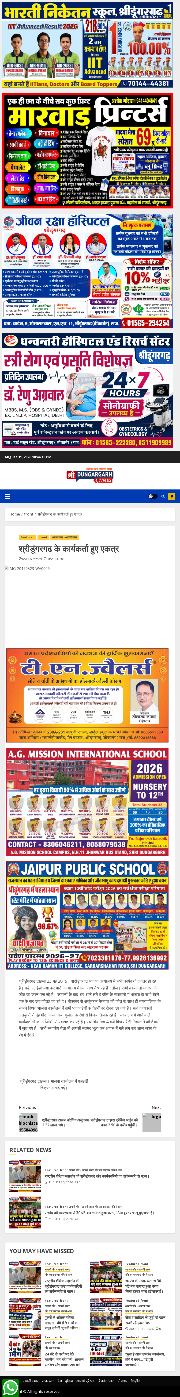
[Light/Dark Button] (153, 496)
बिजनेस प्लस (106, 1380)
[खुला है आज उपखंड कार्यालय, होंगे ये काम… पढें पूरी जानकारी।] (106, 1350)
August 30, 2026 (61, 1182)
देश (60, 1380)
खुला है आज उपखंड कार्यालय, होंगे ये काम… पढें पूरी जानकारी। (145, 1359)
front (43, 537)
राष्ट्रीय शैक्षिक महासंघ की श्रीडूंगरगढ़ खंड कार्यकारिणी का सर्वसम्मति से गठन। (97, 1176)
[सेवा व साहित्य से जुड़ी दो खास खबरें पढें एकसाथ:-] (106, 1314)
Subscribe (171, 496)
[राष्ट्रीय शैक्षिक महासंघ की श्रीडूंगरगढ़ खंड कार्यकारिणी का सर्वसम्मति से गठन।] (25, 1176)
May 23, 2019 (57, 559)
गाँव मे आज (116, 1170)
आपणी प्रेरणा (85, 1380)
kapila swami (32, 559)
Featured (27, 537)
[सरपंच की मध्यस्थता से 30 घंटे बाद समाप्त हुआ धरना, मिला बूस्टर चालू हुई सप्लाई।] (25, 1212)
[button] (7, 496)
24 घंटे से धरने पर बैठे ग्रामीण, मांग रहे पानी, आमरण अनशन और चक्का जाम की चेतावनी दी (64, 1361)
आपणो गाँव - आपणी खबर (64, 537)
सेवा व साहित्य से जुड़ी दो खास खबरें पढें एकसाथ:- (145, 1320)
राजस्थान (48, 1380)
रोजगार (123, 1380)
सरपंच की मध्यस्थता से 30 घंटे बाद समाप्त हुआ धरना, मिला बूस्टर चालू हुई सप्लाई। (100, 1212)
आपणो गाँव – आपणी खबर (21, 1380)
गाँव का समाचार (102, 1170)
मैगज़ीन (135, 1380)
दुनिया (69, 1380)
